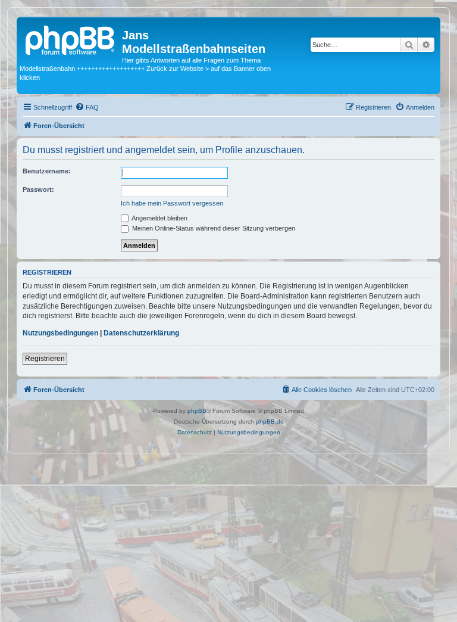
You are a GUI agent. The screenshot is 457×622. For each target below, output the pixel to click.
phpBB (196, 411)
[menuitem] (87, 107)
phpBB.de (270, 421)
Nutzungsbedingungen (60, 333)
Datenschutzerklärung (141, 333)
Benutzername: (47, 171)
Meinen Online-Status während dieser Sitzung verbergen (212, 228)
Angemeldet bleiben (158, 218)
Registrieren (45, 358)
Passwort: (38, 189)
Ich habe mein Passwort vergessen (172, 203)
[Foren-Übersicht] (71, 39)
